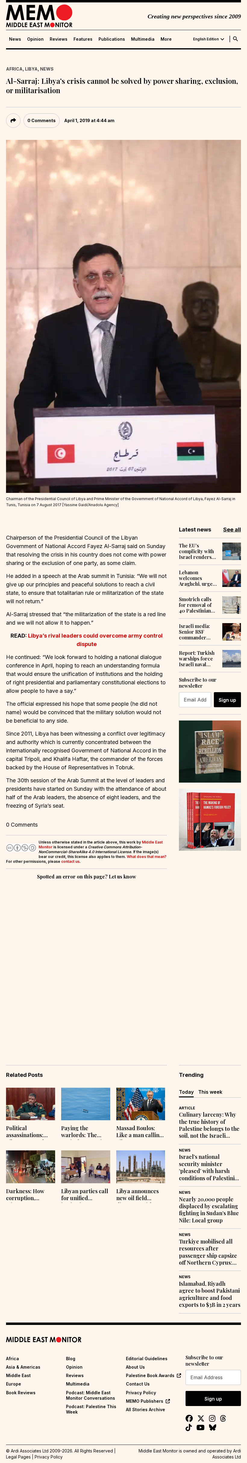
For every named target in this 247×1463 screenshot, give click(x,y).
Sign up (227, 700)
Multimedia (143, 39)
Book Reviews (21, 1392)
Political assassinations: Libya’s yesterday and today (28, 1132)
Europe (13, 1383)
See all (232, 529)
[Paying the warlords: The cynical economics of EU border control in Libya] (85, 1104)
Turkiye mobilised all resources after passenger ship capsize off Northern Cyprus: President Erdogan (208, 1252)
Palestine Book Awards (150, 1375)
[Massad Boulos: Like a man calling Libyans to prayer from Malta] (140, 1104)
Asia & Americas (23, 1367)
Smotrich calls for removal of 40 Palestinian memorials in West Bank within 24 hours (198, 605)
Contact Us (138, 1383)
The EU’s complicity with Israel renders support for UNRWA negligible (196, 551)
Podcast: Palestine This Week (91, 1409)
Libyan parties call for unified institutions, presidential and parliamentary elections (84, 1195)
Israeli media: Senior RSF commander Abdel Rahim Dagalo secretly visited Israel (197, 632)
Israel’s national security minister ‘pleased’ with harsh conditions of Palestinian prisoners (210, 1167)
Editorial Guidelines (146, 1358)
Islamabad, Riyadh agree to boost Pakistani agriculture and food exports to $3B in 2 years (209, 1294)
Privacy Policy (141, 1392)
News (15, 39)
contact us (70, 861)
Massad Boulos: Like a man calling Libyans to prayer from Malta (139, 1132)
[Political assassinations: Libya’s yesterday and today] (30, 1104)
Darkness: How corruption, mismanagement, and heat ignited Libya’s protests (28, 1195)
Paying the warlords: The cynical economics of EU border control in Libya (84, 1132)
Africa (14, 68)
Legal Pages (18, 1456)
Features (82, 39)
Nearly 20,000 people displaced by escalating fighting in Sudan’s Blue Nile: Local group (209, 1210)
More (166, 39)
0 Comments (41, 120)
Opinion (35, 39)
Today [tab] (186, 1092)
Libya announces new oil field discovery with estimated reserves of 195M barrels (140, 1195)
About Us (135, 1367)
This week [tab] (210, 1092)
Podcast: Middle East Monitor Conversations (90, 1395)
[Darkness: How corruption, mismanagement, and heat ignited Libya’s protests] (30, 1166)
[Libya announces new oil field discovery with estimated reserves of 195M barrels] (140, 1166)
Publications (111, 39)
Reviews (58, 39)
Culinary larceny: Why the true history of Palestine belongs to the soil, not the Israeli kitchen (209, 1125)
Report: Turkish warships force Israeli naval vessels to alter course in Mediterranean (196, 658)
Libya (31, 68)
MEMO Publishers (144, 1401)
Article (187, 1108)
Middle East (18, 1375)
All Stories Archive (145, 1409)
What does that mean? (147, 856)
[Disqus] (86, 963)
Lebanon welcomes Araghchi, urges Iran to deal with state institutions (197, 578)
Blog (70, 1358)
